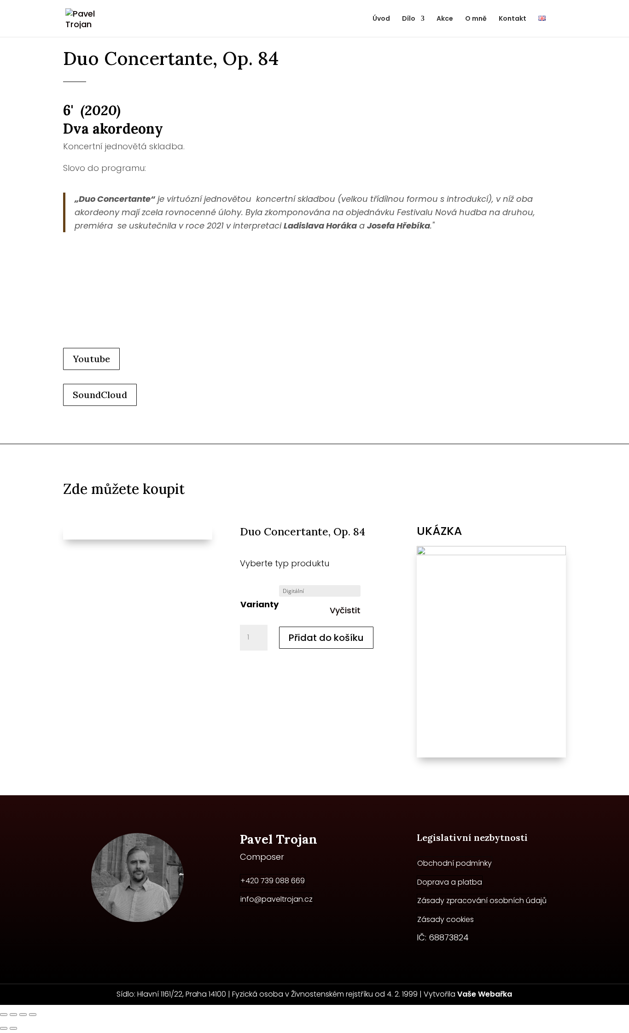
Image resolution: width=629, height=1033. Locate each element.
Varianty (259, 604)
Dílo (408, 19)
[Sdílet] (23, 1014)
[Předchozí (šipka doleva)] (3, 1028)
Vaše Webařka (484, 994)
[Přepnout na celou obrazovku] (13, 1014)
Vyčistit (345, 610)
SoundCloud (100, 394)
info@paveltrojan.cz (276, 899)
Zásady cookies (445, 919)
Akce (445, 19)
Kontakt (512, 19)
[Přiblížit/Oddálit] (3, 1014)
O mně (476, 19)
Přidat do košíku (326, 637)
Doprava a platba (449, 882)
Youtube (91, 358)
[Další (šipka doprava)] (13, 1028)
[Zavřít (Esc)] (32, 1014)
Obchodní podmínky (454, 863)
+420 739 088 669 (272, 880)
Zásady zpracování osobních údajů (482, 900)
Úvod (381, 19)
